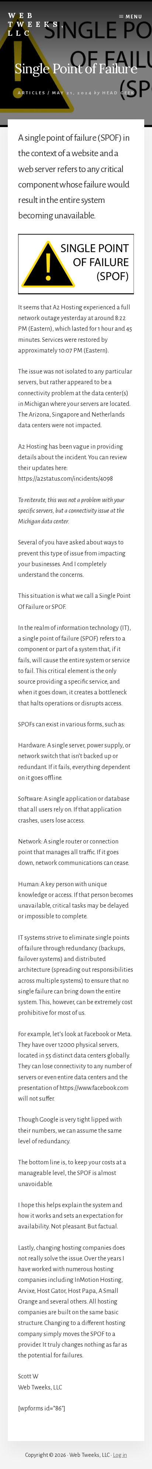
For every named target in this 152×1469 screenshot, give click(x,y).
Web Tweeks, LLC (37, 24)
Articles (32, 93)
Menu (134, 17)
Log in (120, 1455)
